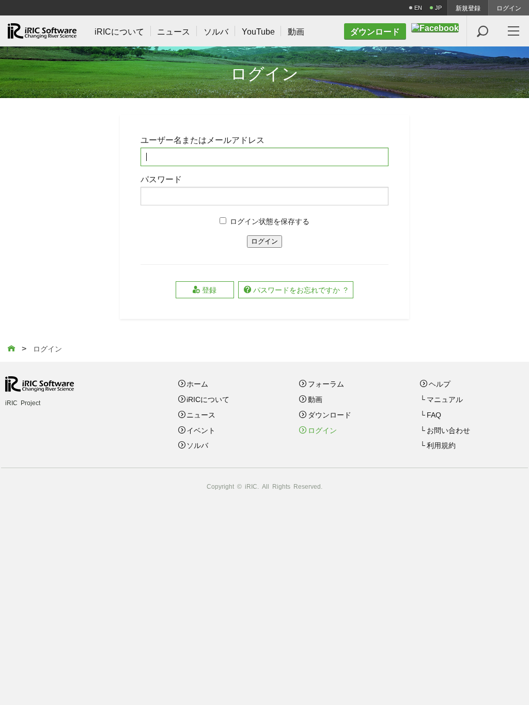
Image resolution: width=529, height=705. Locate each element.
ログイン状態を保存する (269, 221)
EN (418, 7)
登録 (209, 289)
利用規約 (441, 444)
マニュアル (445, 399)
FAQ (434, 414)
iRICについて (207, 399)
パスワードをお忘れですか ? (300, 289)
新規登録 (468, 8)
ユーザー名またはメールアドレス (202, 139)
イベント (200, 430)
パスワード (161, 178)
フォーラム (326, 383)
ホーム (197, 383)
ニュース (200, 414)
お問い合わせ (448, 430)
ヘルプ (439, 383)
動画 (315, 399)
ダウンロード (329, 414)
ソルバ (197, 444)
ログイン (508, 8)
